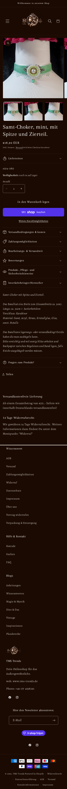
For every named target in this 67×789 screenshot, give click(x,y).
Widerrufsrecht (54, 773)
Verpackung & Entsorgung (21, 523)
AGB (8, 458)
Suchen (10, 554)
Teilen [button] (9, 374)
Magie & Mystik (15, 601)
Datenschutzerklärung (25, 779)
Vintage (10, 617)
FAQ (8, 562)
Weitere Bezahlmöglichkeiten (33, 220)
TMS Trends (18, 773)
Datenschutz (13, 490)
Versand (19, 147)
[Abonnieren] (54, 720)
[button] (7, 21)
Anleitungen (13, 585)
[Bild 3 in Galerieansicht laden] (54, 111)
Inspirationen (14, 626)
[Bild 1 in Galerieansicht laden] (13, 111)
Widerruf (11, 482)
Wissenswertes (15, 593)
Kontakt (11, 546)
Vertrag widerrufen (17, 515)
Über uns (11, 507)
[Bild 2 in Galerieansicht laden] (33, 111)
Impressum (13, 498)
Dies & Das (12, 609)
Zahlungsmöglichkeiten (20, 474)
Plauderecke (13, 634)
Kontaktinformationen (28, 784)
